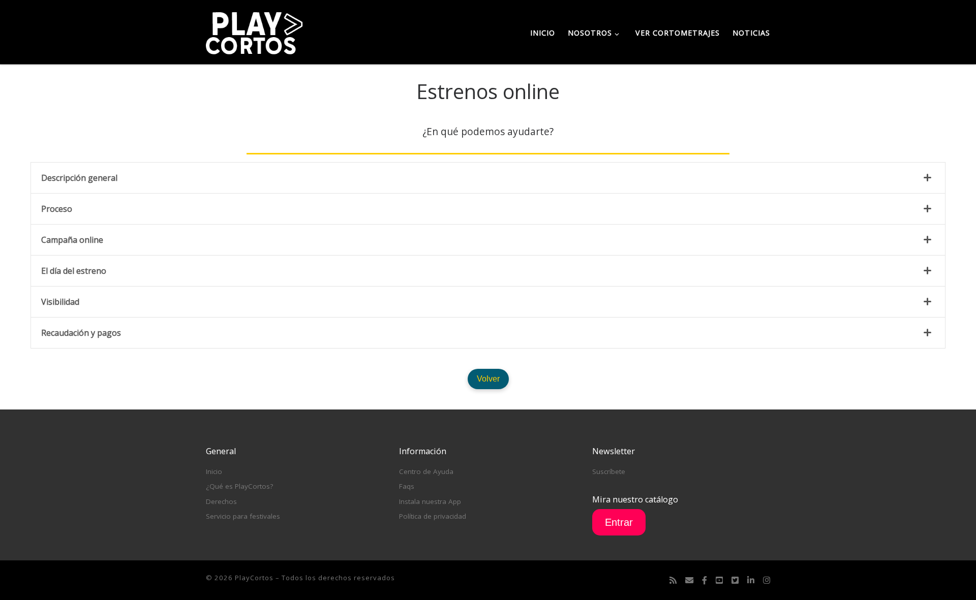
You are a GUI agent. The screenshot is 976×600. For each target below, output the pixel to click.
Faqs (406, 486)
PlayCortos (254, 577)
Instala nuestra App (430, 501)
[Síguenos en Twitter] (735, 580)
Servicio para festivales (243, 516)
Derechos (221, 501)
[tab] (488, 178)
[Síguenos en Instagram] (766, 580)
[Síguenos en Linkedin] (750, 580)
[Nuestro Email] (689, 580)
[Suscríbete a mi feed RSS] (673, 580)
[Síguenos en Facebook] (704, 580)
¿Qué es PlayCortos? (239, 486)
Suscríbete (608, 471)
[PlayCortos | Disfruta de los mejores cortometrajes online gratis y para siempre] (254, 31)
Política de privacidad (432, 516)
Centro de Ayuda (426, 471)
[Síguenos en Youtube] (719, 580)
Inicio (214, 471)
